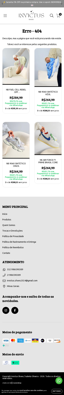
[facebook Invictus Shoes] (14, 310)
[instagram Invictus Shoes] (5, 310)
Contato (6, 253)
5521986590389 (15, 269)
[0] (58, 16)
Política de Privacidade (13, 236)
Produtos (6, 219)
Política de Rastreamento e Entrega (19, 242)
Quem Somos (8, 225)
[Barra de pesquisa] (52, 15)
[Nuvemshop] (12, 383)
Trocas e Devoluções (12, 230)
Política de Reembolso (13, 247)
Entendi (57, 391)
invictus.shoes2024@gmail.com (22, 280)
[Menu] (5, 15)
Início (4, 214)
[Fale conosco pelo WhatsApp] (58, 380)
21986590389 (14, 275)
